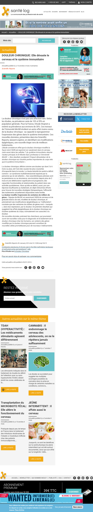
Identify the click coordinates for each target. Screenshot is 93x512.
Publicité (53, 478)
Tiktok (77, 41)
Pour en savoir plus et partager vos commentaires (21, 256)
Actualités (47, 12)
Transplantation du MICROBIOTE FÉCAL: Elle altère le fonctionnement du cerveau (14, 409)
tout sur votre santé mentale (84, 131)
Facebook (64, 41)
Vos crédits (84, 141)
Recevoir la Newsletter (75, 114)
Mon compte (86, 2)
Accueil (4, 32)
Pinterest (72, 41)
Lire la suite (11, 389)
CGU (60, 478)
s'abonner (73, 492)
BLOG (82, 12)
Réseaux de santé (74, 12)
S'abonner (41, 298)
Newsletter (25, 478)
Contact (67, 478)
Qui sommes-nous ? (39, 478)
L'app (64, 2)
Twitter (68, 41)
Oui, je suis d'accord (63, 507)
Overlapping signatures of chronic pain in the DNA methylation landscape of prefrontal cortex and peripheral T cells (27, 248)
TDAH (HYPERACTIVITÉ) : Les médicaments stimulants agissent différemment (13, 332)
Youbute (81, 41)
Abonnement (63, 12)
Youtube (42, 267)
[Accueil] (6, 12)
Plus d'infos (19, 510)
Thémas (72, 2)
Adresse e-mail (10, 294)
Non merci (77, 507)
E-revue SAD (54, 2)
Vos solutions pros (84, 150)
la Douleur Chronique (21, 251)
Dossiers (55, 12)
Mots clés (7, 40)
